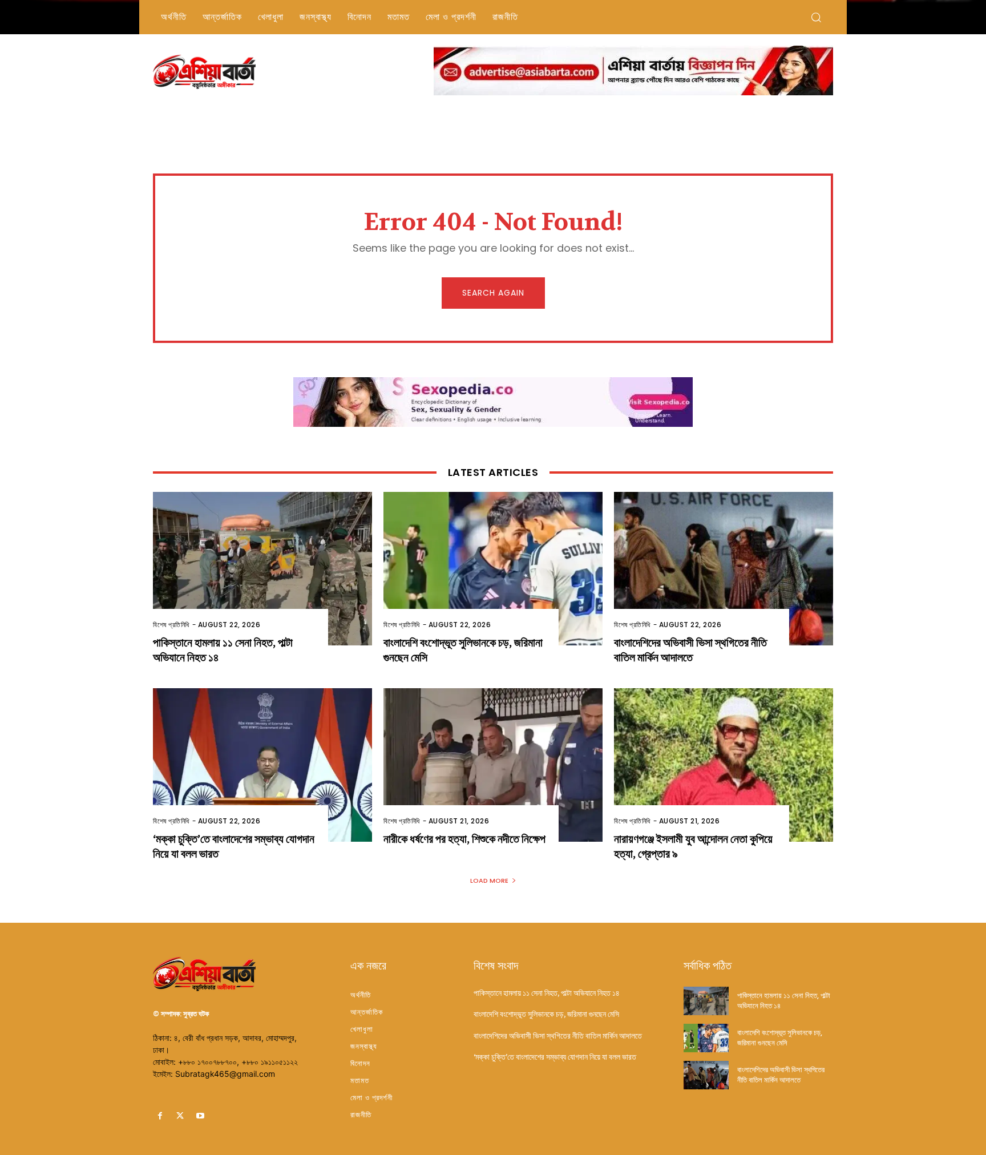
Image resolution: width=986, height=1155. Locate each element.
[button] (816, 17)
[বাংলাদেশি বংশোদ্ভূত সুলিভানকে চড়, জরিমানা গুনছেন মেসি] (493, 568)
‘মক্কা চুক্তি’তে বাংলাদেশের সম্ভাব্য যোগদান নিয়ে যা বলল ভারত (555, 1057)
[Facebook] (160, 1116)
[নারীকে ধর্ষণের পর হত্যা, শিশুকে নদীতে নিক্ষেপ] (493, 765)
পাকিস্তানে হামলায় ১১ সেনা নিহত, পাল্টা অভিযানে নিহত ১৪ (547, 993)
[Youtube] (200, 1116)
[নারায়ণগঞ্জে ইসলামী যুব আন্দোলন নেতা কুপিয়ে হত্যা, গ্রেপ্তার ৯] (723, 765)
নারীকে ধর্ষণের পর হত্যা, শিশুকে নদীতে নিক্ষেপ (464, 839)
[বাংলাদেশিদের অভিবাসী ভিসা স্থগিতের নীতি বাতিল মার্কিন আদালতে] (723, 568)
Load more (489, 880)
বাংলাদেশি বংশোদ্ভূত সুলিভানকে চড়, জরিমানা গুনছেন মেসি (546, 1014)
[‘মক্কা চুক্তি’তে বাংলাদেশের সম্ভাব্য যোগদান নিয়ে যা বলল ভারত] (262, 765)
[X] (180, 1116)
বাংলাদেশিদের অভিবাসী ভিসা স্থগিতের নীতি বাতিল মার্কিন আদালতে (690, 650)
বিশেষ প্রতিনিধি (171, 624)
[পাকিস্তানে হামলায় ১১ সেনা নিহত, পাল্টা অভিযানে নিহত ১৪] (262, 568)
